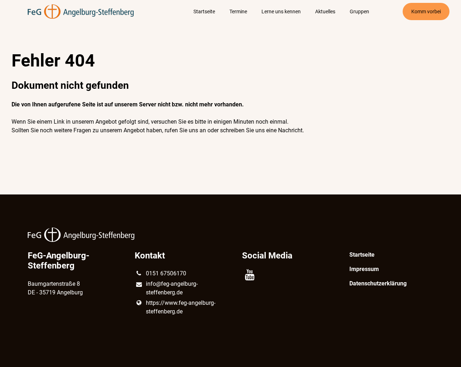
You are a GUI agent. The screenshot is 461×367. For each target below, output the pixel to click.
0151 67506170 (166, 273)
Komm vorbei (426, 11)
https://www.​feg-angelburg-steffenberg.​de (180, 307)
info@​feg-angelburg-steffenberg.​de (172, 288)
